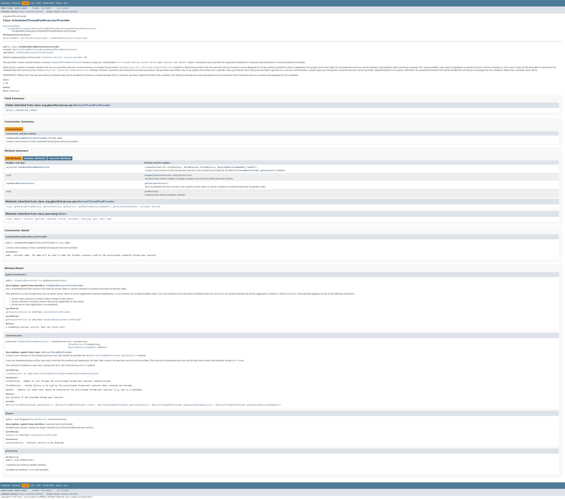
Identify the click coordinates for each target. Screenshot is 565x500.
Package (16, 3)
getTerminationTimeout (125, 206)
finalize (28, 219)
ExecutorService (163, 175)
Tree (38, 3)
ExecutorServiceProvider (34, 38)
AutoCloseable (10, 38)
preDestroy (151, 191)
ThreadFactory (191, 167)
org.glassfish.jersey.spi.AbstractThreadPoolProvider (33, 28)
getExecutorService (155, 183)
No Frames (46, 8)
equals (17, 219)
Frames (35, 8)
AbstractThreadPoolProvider (27, 49)
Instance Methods (34, 158)
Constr (30, 12)
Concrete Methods (60, 158)
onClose (156, 206)
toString (85, 219)
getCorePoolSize (52, 206)
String (52, 138)
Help (65, 3)
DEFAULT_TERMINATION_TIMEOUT (22, 110)
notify (62, 219)
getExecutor (69, 206)
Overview (5, 3)
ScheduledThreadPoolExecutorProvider (26, 138)
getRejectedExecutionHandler (94, 206)
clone (9, 219)
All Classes (63, 8)
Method (39, 12)
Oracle (26, 497)
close (9, 206)
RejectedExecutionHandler (232, 167)
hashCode (51, 219)
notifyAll (73, 219)
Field (22, 12)
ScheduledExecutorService (20, 183)
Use (33, 3)
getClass (40, 219)
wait (95, 219)
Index (59, 3)
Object (62, 213)
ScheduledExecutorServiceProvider (69, 38)
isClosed (144, 206)
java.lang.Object (11, 26)
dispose (149, 175)
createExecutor (153, 167)
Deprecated (48, 3)
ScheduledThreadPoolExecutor (78, 28)
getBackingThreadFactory (27, 206)
